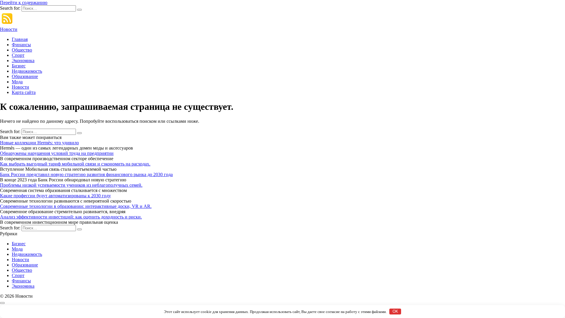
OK (395, 311)
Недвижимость (27, 71)
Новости (8, 29)
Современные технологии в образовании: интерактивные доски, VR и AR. (76, 206)
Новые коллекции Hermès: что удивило (39, 142)
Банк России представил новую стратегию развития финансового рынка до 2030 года (86, 174)
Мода (17, 81)
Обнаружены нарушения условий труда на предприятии (57, 153)
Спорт (18, 55)
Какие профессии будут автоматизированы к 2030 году (55, 195)
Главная (20, 39)
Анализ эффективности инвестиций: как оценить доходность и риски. (71, 216)
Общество (22, 49)
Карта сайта (24, 92)
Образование (25, 76)
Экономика (23, 60)
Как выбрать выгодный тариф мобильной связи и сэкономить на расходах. (75, 163)
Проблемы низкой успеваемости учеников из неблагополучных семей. (71, 185)
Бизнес (19, 65)
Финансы (21, 44)
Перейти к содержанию (23, 2)
